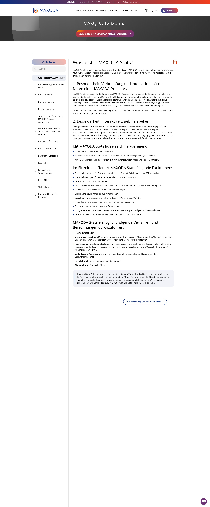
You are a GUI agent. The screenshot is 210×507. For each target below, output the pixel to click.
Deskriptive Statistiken (48, 155)
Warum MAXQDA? (83, 10)
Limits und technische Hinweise (48, 195)
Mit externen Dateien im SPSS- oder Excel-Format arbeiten (49, 131)
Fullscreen (51, 62)
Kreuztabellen (44, 163)
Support (134, 10)
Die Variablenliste (46, 102)
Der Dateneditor (45, 94)
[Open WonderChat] (204, 501)
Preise (125, 10)
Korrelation (43, 180)
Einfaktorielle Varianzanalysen (45, 171)
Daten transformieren (48, 141)
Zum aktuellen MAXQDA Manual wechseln (103, 33)
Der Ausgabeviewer (47, 109)
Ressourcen (113, 10)
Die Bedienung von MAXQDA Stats (51, 86)
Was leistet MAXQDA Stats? (51, 78)
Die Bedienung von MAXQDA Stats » (145, 301)
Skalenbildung (44, 187)
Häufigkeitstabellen (47, 148)
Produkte (100, 10)
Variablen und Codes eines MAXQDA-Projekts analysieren (50, 119)
